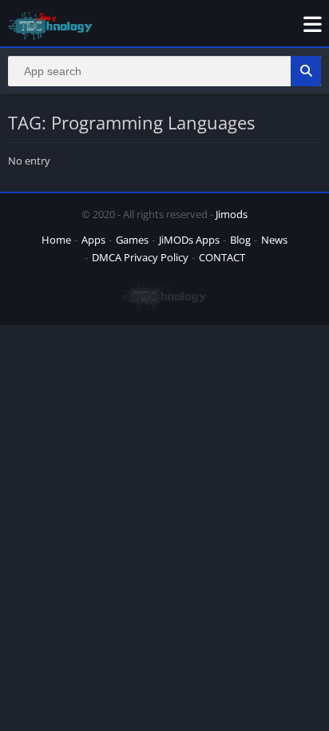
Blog (240, 239)
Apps (93, 239)
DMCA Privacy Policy (140, 257)
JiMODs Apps (189, 239)
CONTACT (222, 257)
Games (132, 239)
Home (56, 239)
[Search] (306, 71)
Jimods (232, 214)
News (274, 239)
